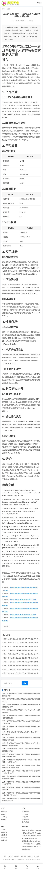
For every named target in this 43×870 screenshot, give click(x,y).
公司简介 (4, 811)
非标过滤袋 (25, 822)
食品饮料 (4, 837)
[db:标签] (5, 626)
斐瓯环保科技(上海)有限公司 (16, 859)
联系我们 (4, 819)
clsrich (12, 21)
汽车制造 (4, 835)
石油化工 (4, 829)
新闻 (8, 9)
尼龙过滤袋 (25, 811)
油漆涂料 (4, 840)
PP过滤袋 (25, 817)
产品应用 (23, 856)
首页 (3, 9)
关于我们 (10, 856)
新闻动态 (4, 814)
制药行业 (4, 832)
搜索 (25, 683)
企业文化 (4, 817)
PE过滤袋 (25, 814)
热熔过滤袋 (25, 819)
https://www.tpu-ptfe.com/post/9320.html (23, 599)
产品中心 (17, 856)
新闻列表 (30, 856)
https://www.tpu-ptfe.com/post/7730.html (23, 614)
